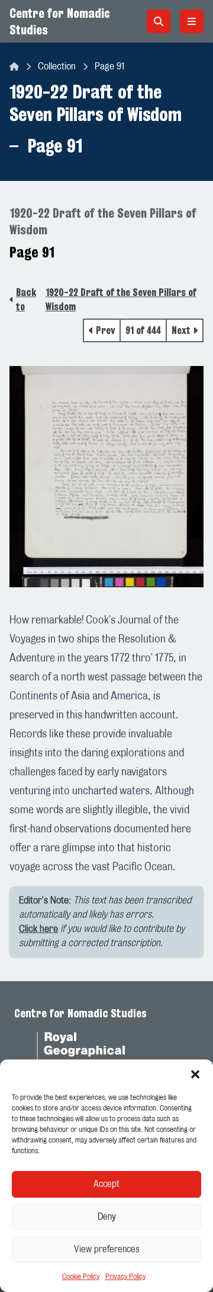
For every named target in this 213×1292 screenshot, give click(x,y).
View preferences (107, 1249)
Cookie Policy (80, 1276)
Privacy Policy (125, 1276)
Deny (107, 1217)
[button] (195, 1074)
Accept (106, 1184)
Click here (38, 929)
